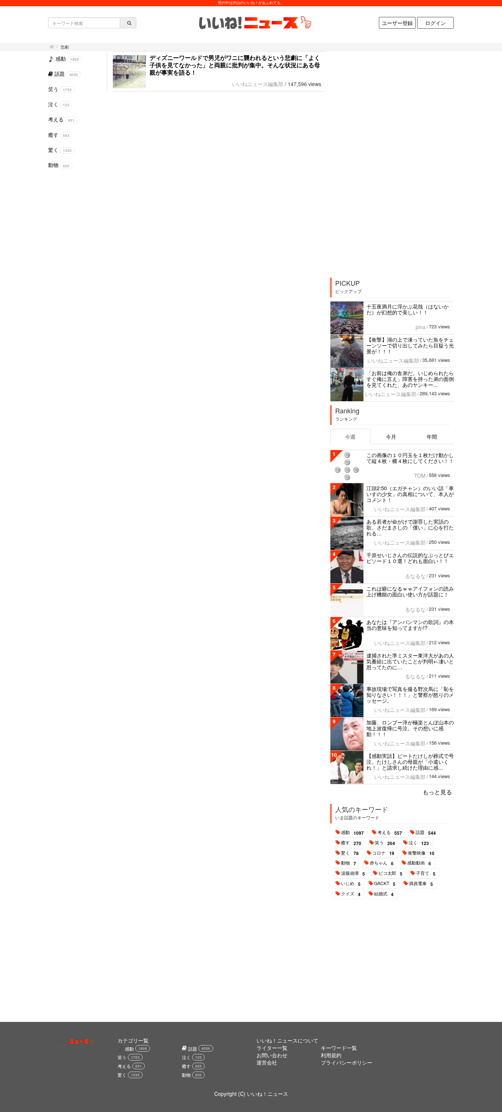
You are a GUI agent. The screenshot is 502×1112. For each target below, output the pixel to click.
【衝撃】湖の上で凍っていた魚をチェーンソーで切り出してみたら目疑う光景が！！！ (410, 345)
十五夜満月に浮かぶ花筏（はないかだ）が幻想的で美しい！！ (407, 309)
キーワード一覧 (339, 1047)
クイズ (351, 894)
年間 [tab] (432, 436)
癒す (351, 843)
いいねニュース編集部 (257, 84)
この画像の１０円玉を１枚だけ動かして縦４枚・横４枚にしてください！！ (410, 457)
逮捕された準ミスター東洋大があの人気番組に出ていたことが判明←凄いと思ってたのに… (410, 661)
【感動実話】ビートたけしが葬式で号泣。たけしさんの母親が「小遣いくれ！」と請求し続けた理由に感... (410, 761)
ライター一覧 (272, 1047)
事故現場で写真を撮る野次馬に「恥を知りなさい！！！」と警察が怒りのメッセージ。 (410, 694)
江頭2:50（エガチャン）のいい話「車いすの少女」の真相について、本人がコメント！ (410, 493)
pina (421, 327)
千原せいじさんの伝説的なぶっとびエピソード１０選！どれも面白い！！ (410, 557)
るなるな (415, 576)
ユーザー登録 (397, 22)
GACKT (384, 883)
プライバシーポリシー (346, 1062)
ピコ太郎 (390, 873)
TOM (420, 475)
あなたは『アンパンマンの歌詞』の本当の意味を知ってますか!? (410, 624)
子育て (425, 873)
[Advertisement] (386, 161)
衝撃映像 (421, 853)
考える (389, 832)
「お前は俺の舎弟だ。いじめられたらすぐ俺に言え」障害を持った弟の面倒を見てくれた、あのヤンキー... (410, 378)
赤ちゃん (382, 863)
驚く (350, 853)
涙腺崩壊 (353, 873)
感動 (352, 832)
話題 (426, 832)
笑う (385, 843)
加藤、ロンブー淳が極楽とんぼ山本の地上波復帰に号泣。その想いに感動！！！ (410, 728)
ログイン (435, 22)
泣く (419, 843)
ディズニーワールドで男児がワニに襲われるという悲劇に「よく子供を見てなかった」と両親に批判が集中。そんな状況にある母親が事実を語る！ (235, 64)
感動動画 (419, 863)
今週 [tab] (350, 436)
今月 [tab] (391, 436)
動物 (348, 863)
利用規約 (331, 1055)
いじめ (351, 883)
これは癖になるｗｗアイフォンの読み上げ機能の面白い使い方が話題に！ (410, 591)
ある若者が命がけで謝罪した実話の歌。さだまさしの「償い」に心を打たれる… (410, 527)
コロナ (383, 853)
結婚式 (384, 894)
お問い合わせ (272, 1055)
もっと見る (437, 792)
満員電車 (421, 883)
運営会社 (267, 1062)
